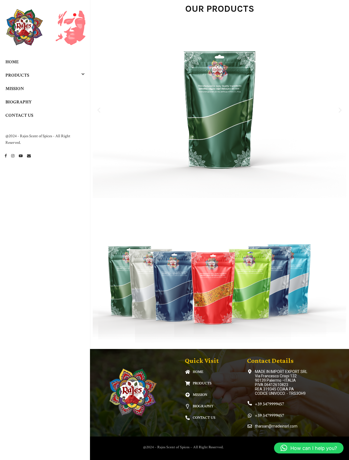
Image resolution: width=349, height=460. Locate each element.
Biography (18, 102)
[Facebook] (6, 156)
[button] (98, 109)
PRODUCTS (17, 75)
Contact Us (19, 115)
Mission (14, 89)
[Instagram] (12, 156)
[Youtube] (21, 156)
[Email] (29, 156)
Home (12, 62)
